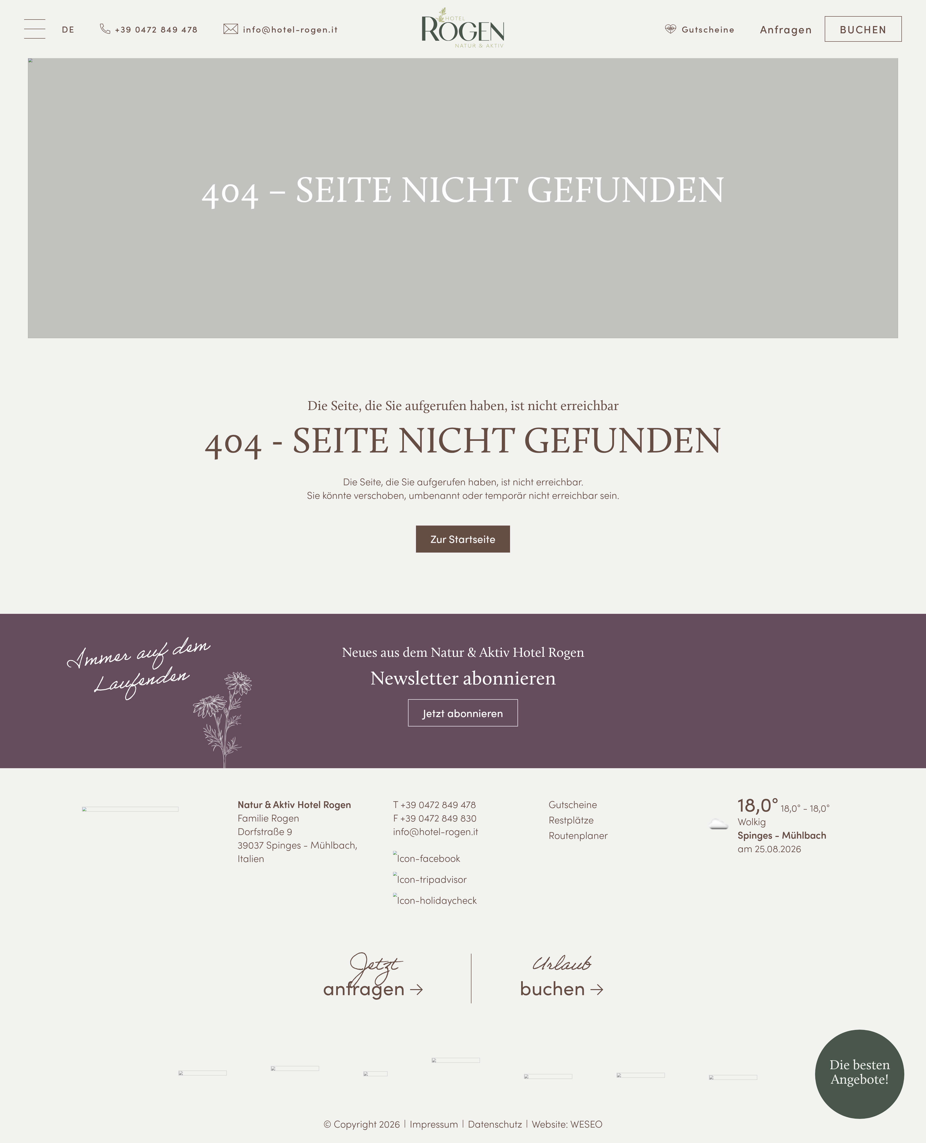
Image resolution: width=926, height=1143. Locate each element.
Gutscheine (573, 804)
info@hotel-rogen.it (435, 831)
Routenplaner (578, 835)
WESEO (586, 1123)
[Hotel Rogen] (463, 29)
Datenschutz (495, 1123)
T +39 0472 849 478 (434, 804)
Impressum (434, 1123)
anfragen (364, 974)
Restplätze (571, 819)
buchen (555, 974)
